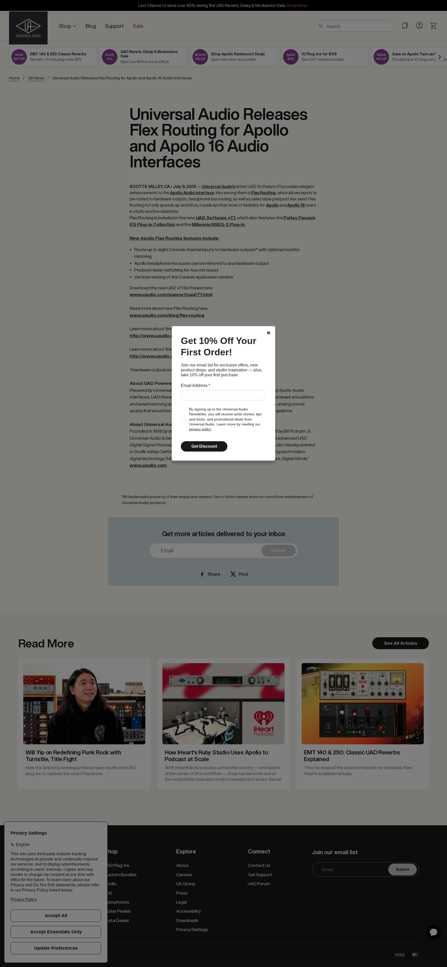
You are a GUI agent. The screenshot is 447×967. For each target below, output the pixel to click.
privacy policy (200, 429)
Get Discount (204, 446)
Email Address (195, 385)
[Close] (268, 333)
